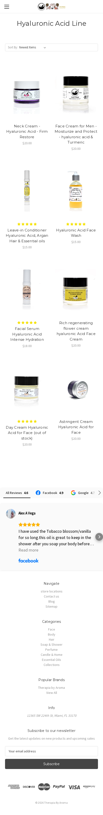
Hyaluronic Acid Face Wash (76, 233)
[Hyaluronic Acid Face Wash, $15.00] (76, 190)
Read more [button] (28, 550)
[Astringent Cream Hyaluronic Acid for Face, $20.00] (76, 387)
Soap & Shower (51, 644)
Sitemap (51, 606)
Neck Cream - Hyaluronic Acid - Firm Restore (27, 131)
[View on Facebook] (11, 514)
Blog (51, 601)
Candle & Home (52, 654)
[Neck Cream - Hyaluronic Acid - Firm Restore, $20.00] (27, 92)
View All (51, 692)
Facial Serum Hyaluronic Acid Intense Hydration (27, 334)
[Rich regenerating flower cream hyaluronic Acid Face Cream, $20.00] (76, 289)
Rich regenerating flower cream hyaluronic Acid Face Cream (76, 331)
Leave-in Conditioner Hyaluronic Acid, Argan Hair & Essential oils (27, 235)
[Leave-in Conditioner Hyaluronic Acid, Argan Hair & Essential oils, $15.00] (27, 190)
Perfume (51, 649)
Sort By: (13, 47)
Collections (52, 665)
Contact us (51, 596)
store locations (52, 591)
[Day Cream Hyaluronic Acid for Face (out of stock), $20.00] (27, 387)
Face (51, 629)
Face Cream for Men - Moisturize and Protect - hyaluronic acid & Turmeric (76, 134)
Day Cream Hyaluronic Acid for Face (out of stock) (27, 432)
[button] (4, 537)
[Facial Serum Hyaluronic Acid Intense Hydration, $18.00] (27, 289)
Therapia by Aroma (51, 687)
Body (51, 634)
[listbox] (33, 47)
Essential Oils (51, 659)
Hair (51, 639)
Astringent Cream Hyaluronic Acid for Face (76, 427)
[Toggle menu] (6, 6)
